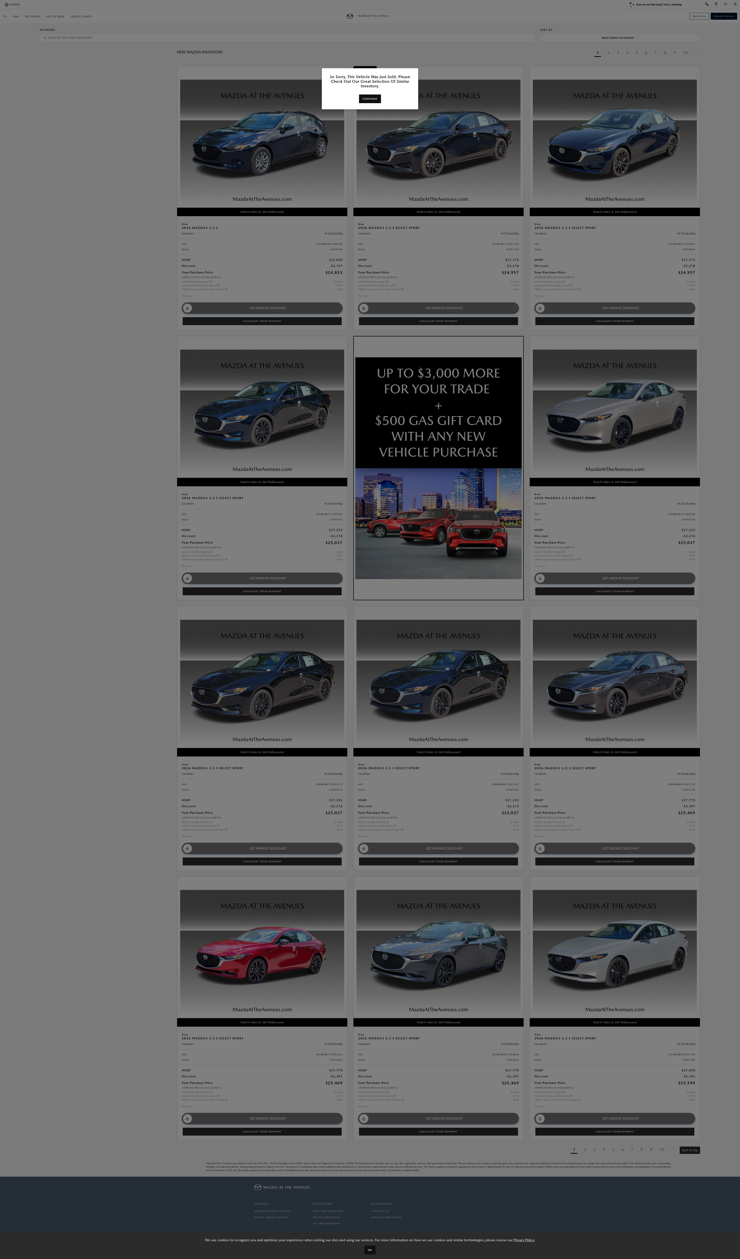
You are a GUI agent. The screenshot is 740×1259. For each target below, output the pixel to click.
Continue (369, 98)
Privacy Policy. (524, 1240)
